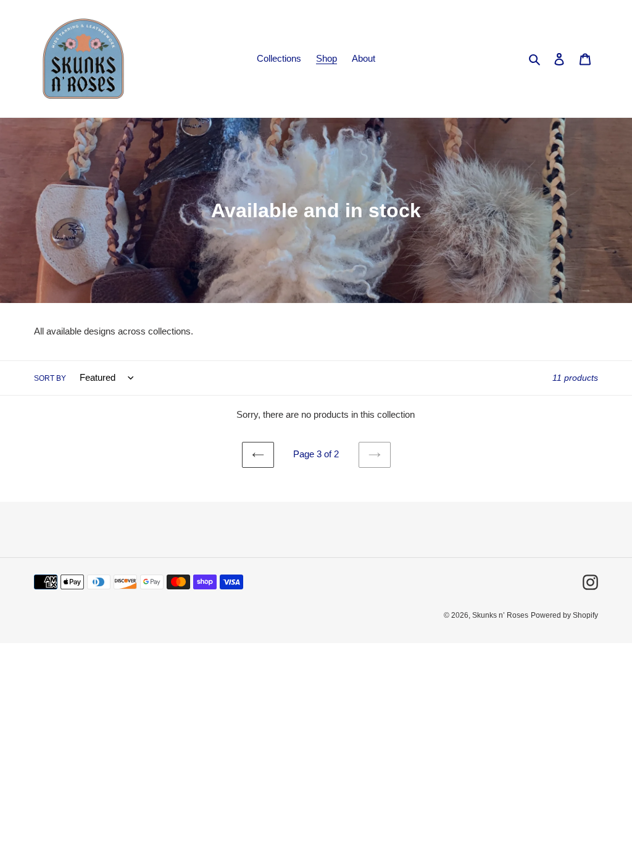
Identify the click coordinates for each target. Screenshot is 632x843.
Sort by (50, 378)
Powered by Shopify (564, 615)
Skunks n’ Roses (500, 615)
